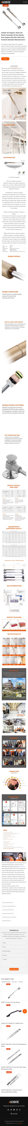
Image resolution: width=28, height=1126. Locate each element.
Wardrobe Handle (17, 889)
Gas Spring (22, 866)
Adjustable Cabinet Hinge (12, 891)
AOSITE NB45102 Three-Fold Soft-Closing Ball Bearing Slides (11, 1091)
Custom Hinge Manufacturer (8, 909)
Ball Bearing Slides (6, 981)
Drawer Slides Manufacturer (7, 913)
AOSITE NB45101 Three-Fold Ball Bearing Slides (13, 1045)
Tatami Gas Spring (6, 76)
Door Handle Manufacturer (7, 902)
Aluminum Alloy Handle (7, 889)
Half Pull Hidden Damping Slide (16, 74)
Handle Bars (21, 891)
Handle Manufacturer (6, 920)
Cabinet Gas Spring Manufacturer (9, 906)
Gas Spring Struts (15, 76)
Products (21, 981)
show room (14, 981)
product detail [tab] (14, 66)
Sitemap (20, 1123)
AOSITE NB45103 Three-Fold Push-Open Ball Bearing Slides (13, 1068)
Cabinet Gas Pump (6, 893)
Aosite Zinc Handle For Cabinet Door (12, 1023)
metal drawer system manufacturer (9, 917)
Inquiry (5, 58)
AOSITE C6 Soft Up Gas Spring (10, 1002)
